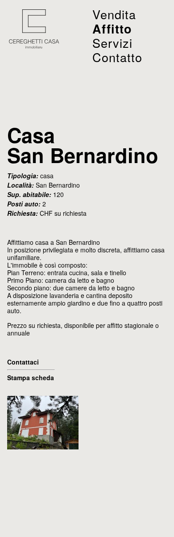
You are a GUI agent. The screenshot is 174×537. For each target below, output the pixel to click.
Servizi (112, 42)
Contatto (117, 57)
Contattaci (23, 361)
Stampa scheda (30, 377)
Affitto (112, 28)
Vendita (114, 14)
